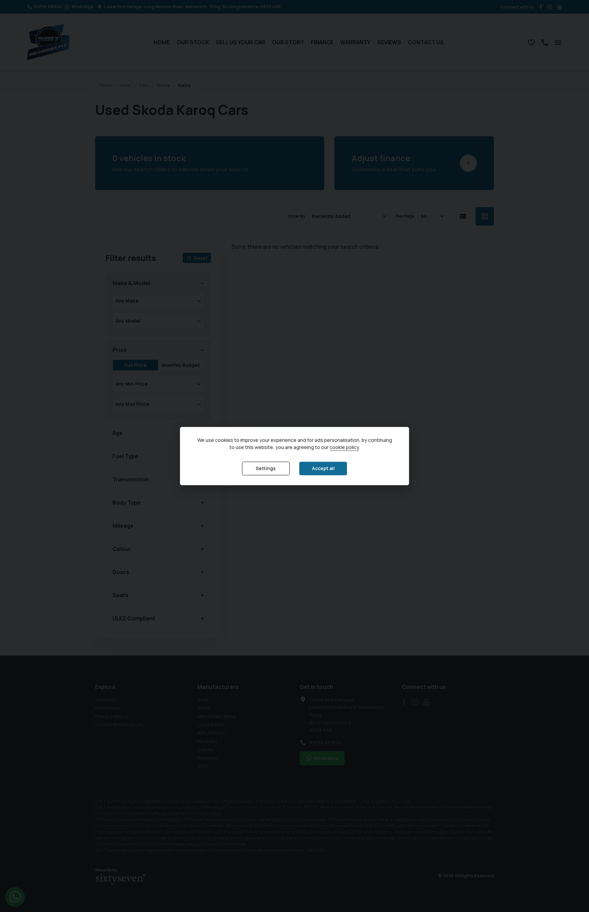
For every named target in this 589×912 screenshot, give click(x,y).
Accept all (323, 468)
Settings (266, 468)
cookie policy (344, 447)
